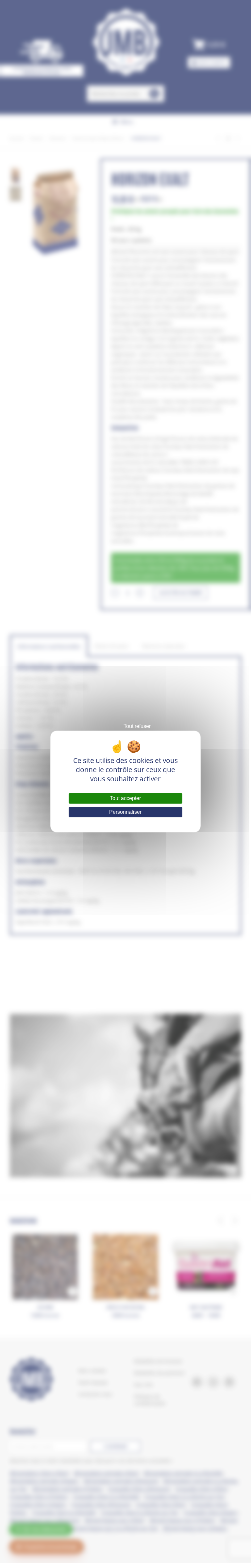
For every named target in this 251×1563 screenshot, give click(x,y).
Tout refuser (137, 726)
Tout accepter (125, 798)
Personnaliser (125, 812)
